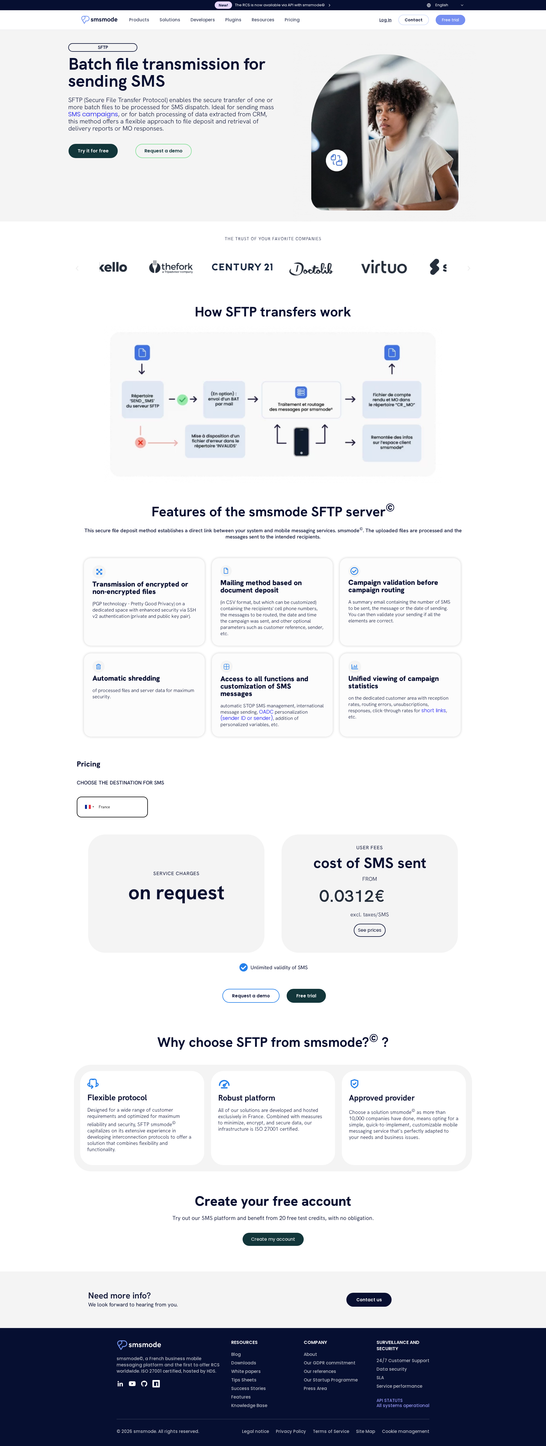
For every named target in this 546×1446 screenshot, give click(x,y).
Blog (236, 1354)
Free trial (450, 20)
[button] (77, 268)
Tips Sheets (244, 1380)
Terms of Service (331, 1431)
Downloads (243, 1363)
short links (433, 710)
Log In (385, 20)
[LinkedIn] (120, 1383)
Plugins (233, 20)
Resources (263, 20)
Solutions (170, 20)
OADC (266, 712)
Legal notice (255, 1431)
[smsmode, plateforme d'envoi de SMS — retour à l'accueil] (99, 20)
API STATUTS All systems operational (403, 1402)
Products (139, 20)
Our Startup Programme (331, 1380)
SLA (380, 1378)
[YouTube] (132, 1383)
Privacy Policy (291, 1431)
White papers (246, 1371)
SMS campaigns (93, 114)
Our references (320, 1371)
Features (241, 1397)
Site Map (365, 1431)
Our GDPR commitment (329, 1363)
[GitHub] (144, 1383)
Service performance (399, 1386)
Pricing (292, 20)
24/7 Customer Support (403, 1361)
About (310, 1354)
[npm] (156, 1383)
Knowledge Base (249, 1405)
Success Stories (248, 1388)
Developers (203, 20)
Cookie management (405, 1431)
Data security (392, 1369)
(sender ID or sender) (246, 718)
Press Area (315, 1388)
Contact (414, 20)
